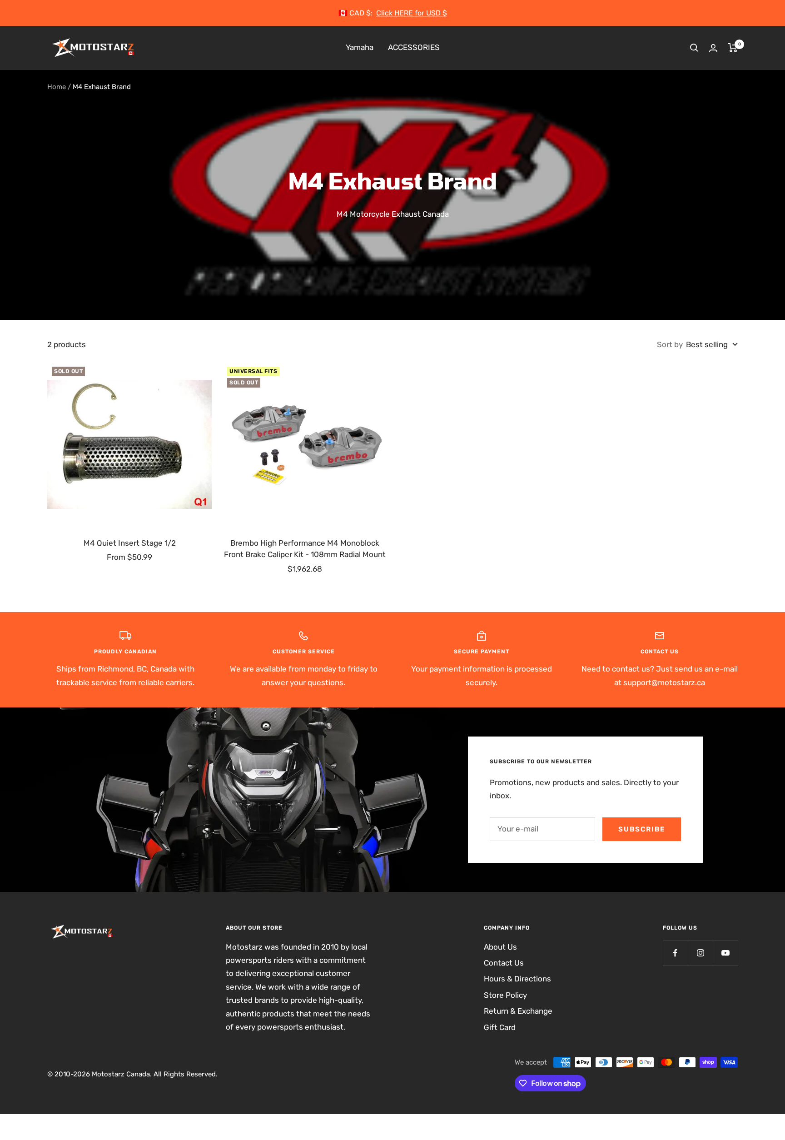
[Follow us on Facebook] (675, 953)
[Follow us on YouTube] (725, 953)
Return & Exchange (518, 1011)
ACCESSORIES (414, 47)
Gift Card (500, 1027)
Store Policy (505, 995)
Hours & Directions (517, 978)
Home (56, 87)
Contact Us (504, 962)
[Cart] (733, 47)
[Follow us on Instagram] (700, 953)
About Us (500, 946)
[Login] (713, 48)
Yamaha (359, 47)
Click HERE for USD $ (411, 13)
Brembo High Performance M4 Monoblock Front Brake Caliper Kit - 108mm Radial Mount (305, 548)
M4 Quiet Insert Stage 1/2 (130, 543)
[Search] (694, 48)
